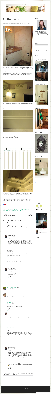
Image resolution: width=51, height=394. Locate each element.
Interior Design (19, 210)
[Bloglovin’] (27, 388)
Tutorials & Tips (26, 209)
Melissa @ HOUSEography (11, 293)
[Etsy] (29, 388)
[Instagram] (23, 388)
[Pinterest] (25, 388)
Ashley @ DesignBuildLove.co (12, 287)
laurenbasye (9, 302)
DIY (9, 210)
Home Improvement (13, 210)
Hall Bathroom (9, 209)
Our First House (14, 209)
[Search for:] (41, 45)
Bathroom (6, 210)
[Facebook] (22, 388)
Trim (22, 210)
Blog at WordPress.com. (25, 389)
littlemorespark (10, 327)
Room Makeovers (20, 209)
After (4, 210)
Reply (8, 233)
